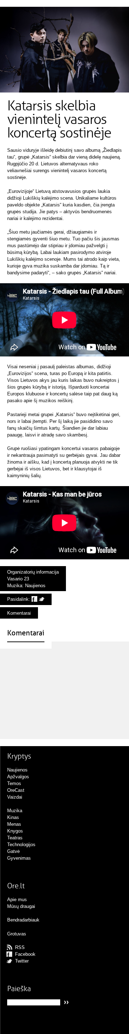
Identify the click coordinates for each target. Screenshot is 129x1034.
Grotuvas (16, 933)
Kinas (13, 817)
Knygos (15, 831)
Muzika (14, 585)
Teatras (15, 837)
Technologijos (21, 844)
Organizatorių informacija (33, 572)
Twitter (22, 961)
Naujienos (35, 585)
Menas (14, 824)
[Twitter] (41, 599)
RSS (20, 947)
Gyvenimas (19, 858)
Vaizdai (14, 797)
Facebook (25, 954)
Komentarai (19, 613)
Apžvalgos (18, 776)
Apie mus (17, 899)
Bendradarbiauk (23, 920)
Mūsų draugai (21, 906)
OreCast (15, 790)
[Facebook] (34, 599)
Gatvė (13, 851)
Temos (14, 783)
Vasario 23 (18, 578)
